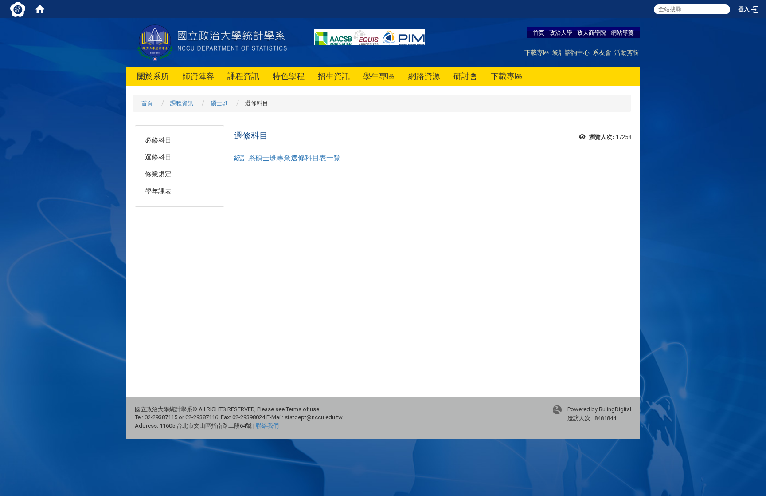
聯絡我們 (267, 425)
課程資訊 (243, 76)
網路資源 (424, 76)
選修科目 (158, 157)
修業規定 (158, 174)
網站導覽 (622, 32)
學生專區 (379, 76)
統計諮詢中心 (571, 52)
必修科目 (158, 140)
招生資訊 (334, 76)
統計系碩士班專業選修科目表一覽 (287, 158)
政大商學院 (592, 32)
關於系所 (153, 76)
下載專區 (536, 52)
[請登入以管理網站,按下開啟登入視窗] (18, 9)
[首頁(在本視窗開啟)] (40, 9)
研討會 (465, 76)
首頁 (538, 32)
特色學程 (289, 76)
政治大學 (560, 32)
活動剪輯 (626, 52)
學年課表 (158, 191)
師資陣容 (198, 76)
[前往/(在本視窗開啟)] (213, 42)
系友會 (602, 52)
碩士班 (219, 103)
